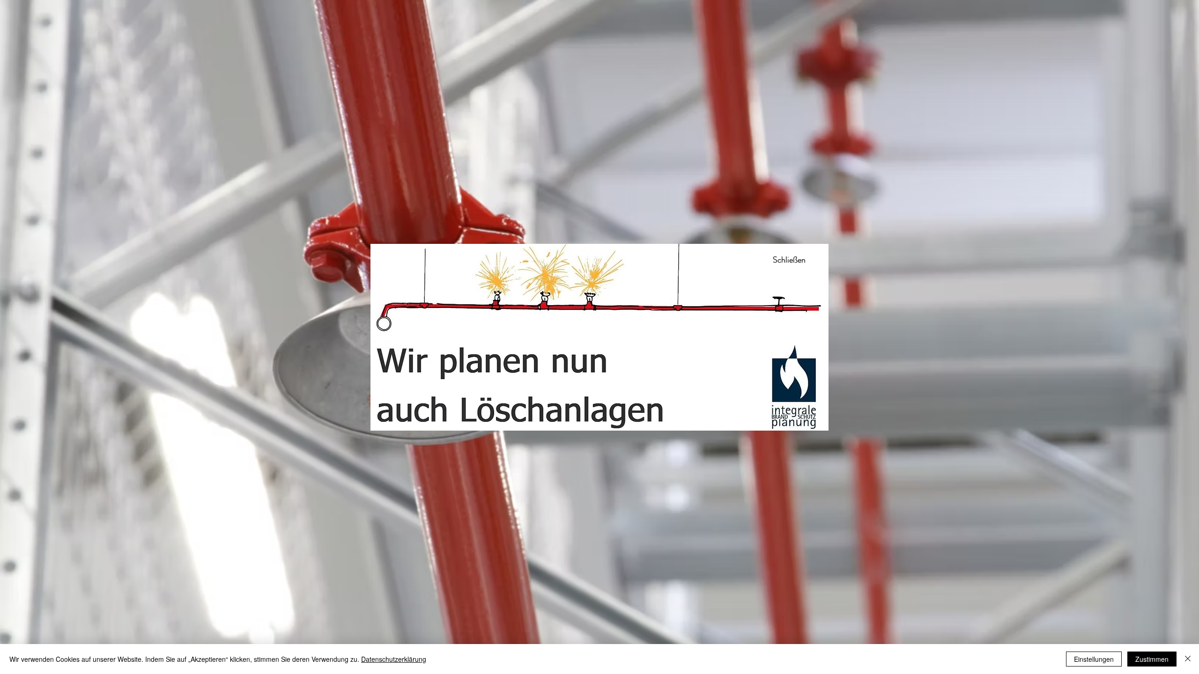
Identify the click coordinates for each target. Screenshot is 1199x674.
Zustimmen (1152, 659)
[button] (789, 260)
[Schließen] (1187, 659)
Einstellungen (1094, 659)
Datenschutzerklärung (393, 659)
